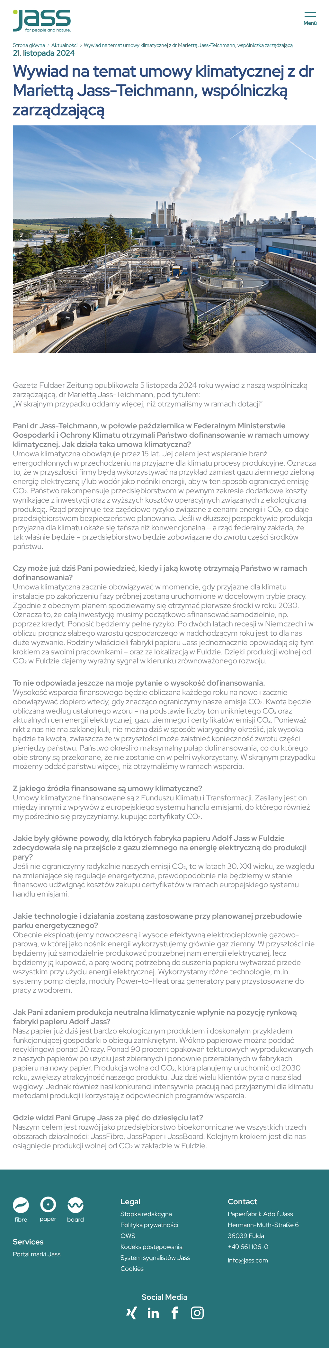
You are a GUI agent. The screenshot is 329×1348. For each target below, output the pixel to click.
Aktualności (64, 45)
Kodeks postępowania (151, 1247)
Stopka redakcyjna (146, 1214)
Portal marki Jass (36, 1254)
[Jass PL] (42, 21)
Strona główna (29, 45)
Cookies (132, 1268)
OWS (127, 1236)
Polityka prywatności (149, 1225)
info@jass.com (248, 1260)
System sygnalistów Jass (155, 1257)
